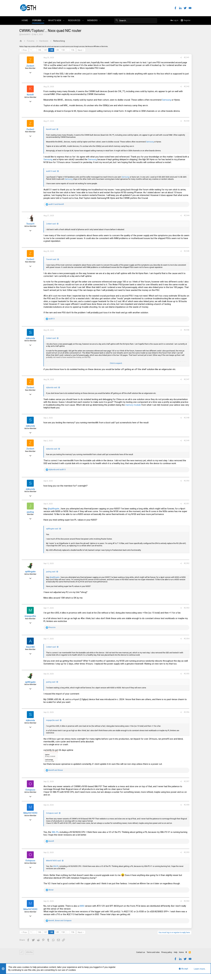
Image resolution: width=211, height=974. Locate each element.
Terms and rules (153, 952)
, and (60, 921)
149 (57, 50)
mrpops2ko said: (52, 720)
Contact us (140, 952)
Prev (25, 50)
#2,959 (186, 852)
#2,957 (186, 781)
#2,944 (186, 215)
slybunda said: (52, 388)
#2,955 (186, 674)
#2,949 (186, 441)
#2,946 (186, 330)
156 (72, 50)
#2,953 (186, 608)
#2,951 (186, 504)
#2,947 (186, 379)
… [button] (34, 50)
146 (39, 50)
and (56, 204)
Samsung (166, 100)
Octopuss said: (52, 813)
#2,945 (186, 251)
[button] (44, 20)
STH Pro (29, 952)
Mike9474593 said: (53, 861)
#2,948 (186, 418)
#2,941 (186, 57)
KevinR (30, 94)
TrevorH (30, 223)
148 (51, 50)
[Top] (186, 952)
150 (63, 50)
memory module (133, 405)
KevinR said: (51, 129)
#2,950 (186, 481)
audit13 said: (51, 171)
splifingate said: (52, 529)
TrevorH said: (51, 259)
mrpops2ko (30, 616)
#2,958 (186, 805)
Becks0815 (25, 34)
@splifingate (53, 508)
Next (80, 50)
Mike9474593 (30, 813)
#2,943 (186, 121)
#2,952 (186, 563)
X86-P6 (55, 832)
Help (175, 952)
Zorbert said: (51, 224)
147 (45, 50)
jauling (30, 512)
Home (181, 952)
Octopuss (30, 789)
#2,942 (186, 86)
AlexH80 (30, 647)
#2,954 (186, 639)
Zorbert (30, 65)
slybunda (30, 338)
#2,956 (186, 712)
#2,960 (186, 901)
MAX (82, 906)
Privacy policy (166, 952)
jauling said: (51, 572)
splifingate (30, 571)
